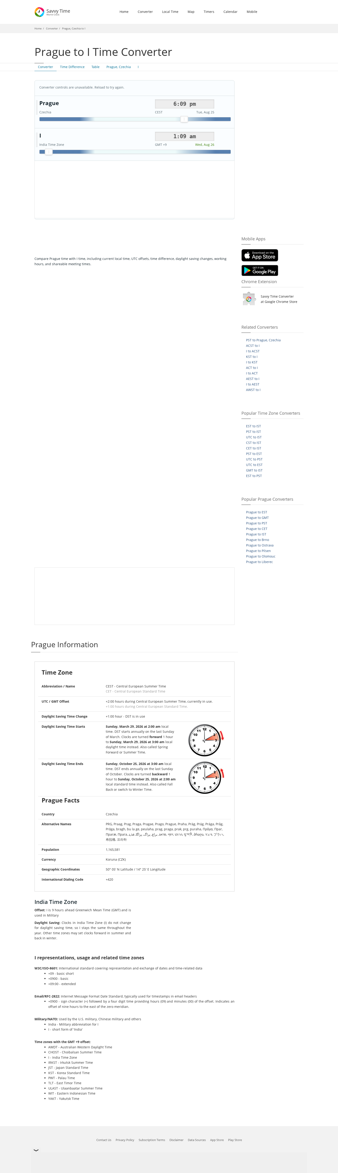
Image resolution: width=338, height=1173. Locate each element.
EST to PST (254, 476)
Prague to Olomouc (260, 556)
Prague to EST (256, 512)
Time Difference (72, 67)
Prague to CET (256, 528)
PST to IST (253, 431)
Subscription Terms (152, 1140)
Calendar (230, 11)
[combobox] (184, 104)
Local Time (170, 11)
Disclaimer (176, 1140)
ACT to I (252, 367)
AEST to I (252, 379)
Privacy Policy (125, 1140)
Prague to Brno (257, 540)
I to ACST (253, 351)
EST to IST (253, 426)
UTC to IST (254, 437)
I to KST (252, 362)
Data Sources (197, 1140)
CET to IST (253, 448)
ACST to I (253, 345)
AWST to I (253, 390)
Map (191, 11)
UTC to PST (254, 459)
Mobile (252, 11)
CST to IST (253, 442)
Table (96, 67)
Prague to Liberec (259, 562)
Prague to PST (256, 523)
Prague (49, 103)
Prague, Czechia (118, 67)
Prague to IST (256, 534)
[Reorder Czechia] (37, 107)
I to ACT (252, 373)
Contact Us (103, 1140)
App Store (217, 1140)
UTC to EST (254, 465)
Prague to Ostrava (260, 545)
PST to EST (254, 453)
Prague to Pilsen (258, 551)
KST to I (252, 356)
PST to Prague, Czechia (263, 340)
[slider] (184, 119)
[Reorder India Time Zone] (37, 140)
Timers (209, 11)
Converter (145, 11)
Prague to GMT (257, 517)
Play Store (235, 1140)
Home (124, 11)
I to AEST (252, 384)
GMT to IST (254, 470)
